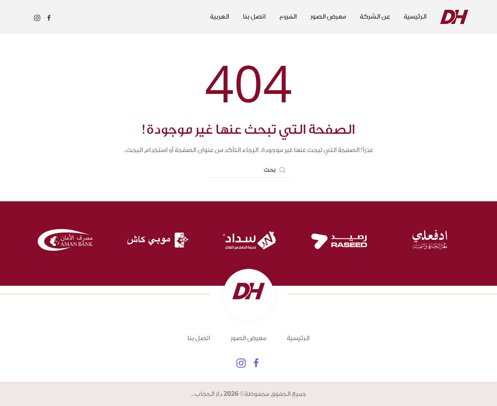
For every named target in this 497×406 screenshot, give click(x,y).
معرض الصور (328, 17)
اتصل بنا (254, 17)
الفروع (288, 17)
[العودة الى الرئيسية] (454, 17)
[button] (219, 17)
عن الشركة (375, 17)
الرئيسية (415, 17)
